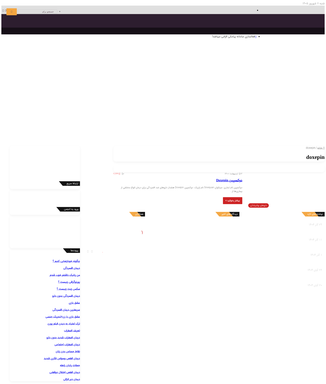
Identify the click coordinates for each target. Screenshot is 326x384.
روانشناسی (309, 51)
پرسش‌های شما (309, 140)
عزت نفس (77, 67)
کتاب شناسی (223, 72)
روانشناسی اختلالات (304, 84)
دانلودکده (236, 72)
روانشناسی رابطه (79, 127)
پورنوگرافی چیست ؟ (69, 282)
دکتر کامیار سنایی (208, 225)
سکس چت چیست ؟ (68, 289)
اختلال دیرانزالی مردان (193, 118)
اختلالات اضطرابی (133, 89)
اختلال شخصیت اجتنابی (90, 110)
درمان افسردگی (302, 80)
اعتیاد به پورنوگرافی (24, 118)
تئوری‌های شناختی (275, 59)
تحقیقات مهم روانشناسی (297, 72)
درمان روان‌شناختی (85, 59)
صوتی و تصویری (30, 131)
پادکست (29, 135)
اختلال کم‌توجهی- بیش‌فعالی (257, 101)
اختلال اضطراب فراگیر (46, 93)
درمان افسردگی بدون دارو (66, 296)
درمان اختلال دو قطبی (253, 80)
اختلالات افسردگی (300, 89)
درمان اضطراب (233, 80)
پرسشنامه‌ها (209, 72)
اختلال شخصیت (301, 105)
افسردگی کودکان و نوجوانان (233, 93)
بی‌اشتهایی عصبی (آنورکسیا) (250, 118)
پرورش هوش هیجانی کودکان (125, 135)
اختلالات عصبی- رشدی (297, 97)
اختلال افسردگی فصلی (260, 93)
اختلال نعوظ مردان (172, 118)
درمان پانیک (272, 80)
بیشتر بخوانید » (232, 200)
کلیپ (22, 135)
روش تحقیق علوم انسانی (270, 72)
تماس (295, 140)
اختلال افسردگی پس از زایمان (288, 93)
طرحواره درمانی (33, 63)
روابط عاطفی (77, 131)
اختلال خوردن (288, 114)
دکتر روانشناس (249, 72)
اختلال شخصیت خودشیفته (118, 110)
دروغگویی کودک (295, 135)
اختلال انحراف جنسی (71, 118)
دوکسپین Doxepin (229, 180)
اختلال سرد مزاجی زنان (119, 118)
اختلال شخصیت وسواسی (38, 110)
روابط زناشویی (62, 131)
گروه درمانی (9, 63)
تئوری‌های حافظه (193, 59)
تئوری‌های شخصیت (230, 59)
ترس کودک (280, 135)
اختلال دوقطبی (16, 110)
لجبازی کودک (266, 135)
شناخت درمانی (80, 63)
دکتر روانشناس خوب (303, 76)
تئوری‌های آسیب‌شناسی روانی (146, 59)
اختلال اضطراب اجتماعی (110, 93)
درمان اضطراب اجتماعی (213, 80)
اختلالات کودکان (100, 131)
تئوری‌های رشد (211, 59)
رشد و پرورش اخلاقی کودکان (202, 135)
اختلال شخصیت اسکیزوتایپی (232, 110)
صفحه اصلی (311, 46)
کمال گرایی (66, 67)
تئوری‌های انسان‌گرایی (253, 59)
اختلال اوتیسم (280, 101)
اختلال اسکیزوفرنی (14, 105)
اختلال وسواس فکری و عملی (195, 93)
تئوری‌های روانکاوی (173, 59)
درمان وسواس (286, 80)
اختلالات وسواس (207, 89)
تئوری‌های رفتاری (294, 59)
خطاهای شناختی (51, 67)
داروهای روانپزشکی (31, 127)
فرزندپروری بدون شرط (153, 135)
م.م (216, 257)
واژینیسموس (53, 118)
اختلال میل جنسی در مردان (147, 118)
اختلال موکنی (151, 93)
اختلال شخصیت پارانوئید (290, 110)
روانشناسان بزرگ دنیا (85, 55)
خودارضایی (41, 118)
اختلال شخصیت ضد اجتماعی (200, 110)
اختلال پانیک (130, 93)
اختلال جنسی (226, 114)
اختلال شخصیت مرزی (172, 110)
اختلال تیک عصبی (232, 101)
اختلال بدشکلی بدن (169, 93)
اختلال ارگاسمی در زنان (95, 118)
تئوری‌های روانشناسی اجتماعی (113, 59)
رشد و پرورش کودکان (211, 131)
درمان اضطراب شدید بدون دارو (63, 337)
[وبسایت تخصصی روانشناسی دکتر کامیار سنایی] (290, 30)
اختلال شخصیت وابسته (64, 110)
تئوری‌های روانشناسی (298, 55)
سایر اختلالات (303, 122)
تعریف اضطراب (72, 330)
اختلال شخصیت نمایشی (146, 110)
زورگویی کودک (232, 135)
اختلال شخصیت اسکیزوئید (262, 110)
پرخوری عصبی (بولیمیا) (278, 118)
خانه (320, 148)
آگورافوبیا (87, 93)
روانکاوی (20, 63)
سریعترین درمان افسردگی (66, 310)
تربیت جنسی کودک (175, 135)
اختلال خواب (304, 114)
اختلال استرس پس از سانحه (20, 93)
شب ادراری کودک (249, 135)
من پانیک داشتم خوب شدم (64, 275)
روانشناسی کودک (306, 127)
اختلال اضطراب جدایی (70, 93)
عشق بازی (74, 303)
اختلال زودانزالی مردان (216, 118)
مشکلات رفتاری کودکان (297, 131)
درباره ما (289, 144)
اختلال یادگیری (296, 101)
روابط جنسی (48, 131)
